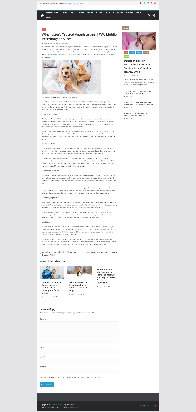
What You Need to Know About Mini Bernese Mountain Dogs (78, 286)
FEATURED (129, 13)
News (73, 13)
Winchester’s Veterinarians (59, 54)
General (64, 13)
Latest (138, 13)
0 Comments (64, 43)
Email (42, 357)
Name (43, 347)
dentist (132, 52)
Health (90, 13)
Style (108, 13)
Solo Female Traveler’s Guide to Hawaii (102, 252)
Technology (118, 13)
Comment (44, 319)
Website (43, 367)
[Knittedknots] (42, 15)
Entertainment (52, 13)
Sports (81, 13)
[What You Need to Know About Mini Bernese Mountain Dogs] (79, 267)
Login (48, 18)
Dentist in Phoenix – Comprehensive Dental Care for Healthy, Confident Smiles (51, 287)
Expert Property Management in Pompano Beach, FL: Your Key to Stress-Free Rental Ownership (106, 276)
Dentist (139, 52)
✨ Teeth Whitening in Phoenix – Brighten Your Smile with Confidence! (138, 92)
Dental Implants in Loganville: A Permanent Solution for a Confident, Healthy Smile (138, 66)
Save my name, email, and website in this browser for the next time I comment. (73, 377)
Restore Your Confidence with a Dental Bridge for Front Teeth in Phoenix (137, 114)
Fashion (99, 13)
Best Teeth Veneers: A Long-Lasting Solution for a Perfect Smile (76, 4)
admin (45, 43)
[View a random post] (153, 15)
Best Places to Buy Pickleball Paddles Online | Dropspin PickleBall (60, 253)
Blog (44, 29)
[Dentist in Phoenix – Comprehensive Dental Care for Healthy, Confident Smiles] (52, 267)
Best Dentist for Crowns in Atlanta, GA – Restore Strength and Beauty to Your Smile (138, 103)
